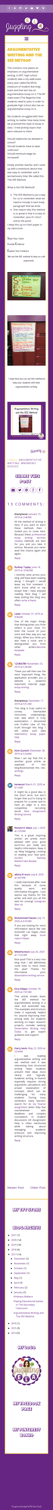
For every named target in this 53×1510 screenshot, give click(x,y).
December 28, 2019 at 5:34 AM (29, 752)
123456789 (20, 663)
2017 (14, 1254)
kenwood (19, 784)
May (16, 1277)
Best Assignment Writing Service (29, 813)
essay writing (21, 687)
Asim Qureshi (21, 750)
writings (18, 771)
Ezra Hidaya (20, 988)
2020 (14, 1240)
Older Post (38, 1187)
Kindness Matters (23, 1296)
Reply (17, 558)
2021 (14, 1235)
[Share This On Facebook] (40, 490)
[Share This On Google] (33, 490)
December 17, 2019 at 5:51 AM (29, 702)
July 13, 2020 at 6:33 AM (29, 919)
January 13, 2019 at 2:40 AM (27, 515)
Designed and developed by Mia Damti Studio (27, 1506)
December (20, 1258)
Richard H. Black (23, 827)
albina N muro (22, 874)
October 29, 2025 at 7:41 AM (27, 990)
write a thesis (28, 600)
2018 (14, 1249)
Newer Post (15, 1187)
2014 (14, 1333)
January (18, 1292)
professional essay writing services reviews (29, 538)
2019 (14, 1244)
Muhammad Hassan (25, 918)
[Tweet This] (20, 490)
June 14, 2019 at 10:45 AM (27, 569)
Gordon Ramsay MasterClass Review (29, 859)
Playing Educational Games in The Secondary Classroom (28, 1305)
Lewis (17, 613)
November (20, 1263)
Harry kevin (20, 1048)
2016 (14, 1323)
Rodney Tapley (22, 567)
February (19, 1287)
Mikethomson (22, 951)
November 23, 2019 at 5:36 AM (28, 665)
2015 (14, 1328)
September (20, 1273)
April (17, 1282)
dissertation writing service (29, 975)
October (19, 1268)
